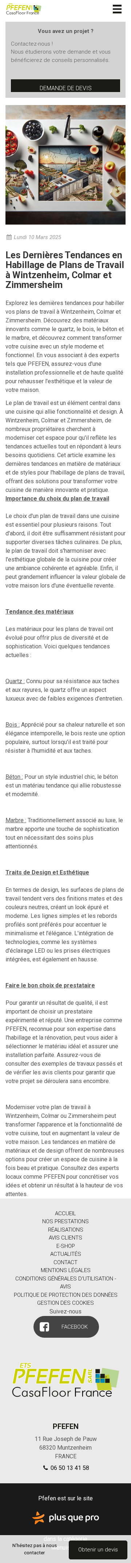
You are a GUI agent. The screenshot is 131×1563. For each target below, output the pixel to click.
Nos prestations (65, 1221)
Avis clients (65, 1237)
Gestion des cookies (65, 1303)
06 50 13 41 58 (69, 1467)
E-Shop (65, 1246)
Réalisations (65, 1229)
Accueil (65, 1213)
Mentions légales (66, 1270)
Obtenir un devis (98, 1549)
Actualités (65, 1254)
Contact (65, 1262)
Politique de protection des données (66, 1295)
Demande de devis (66, 88)
